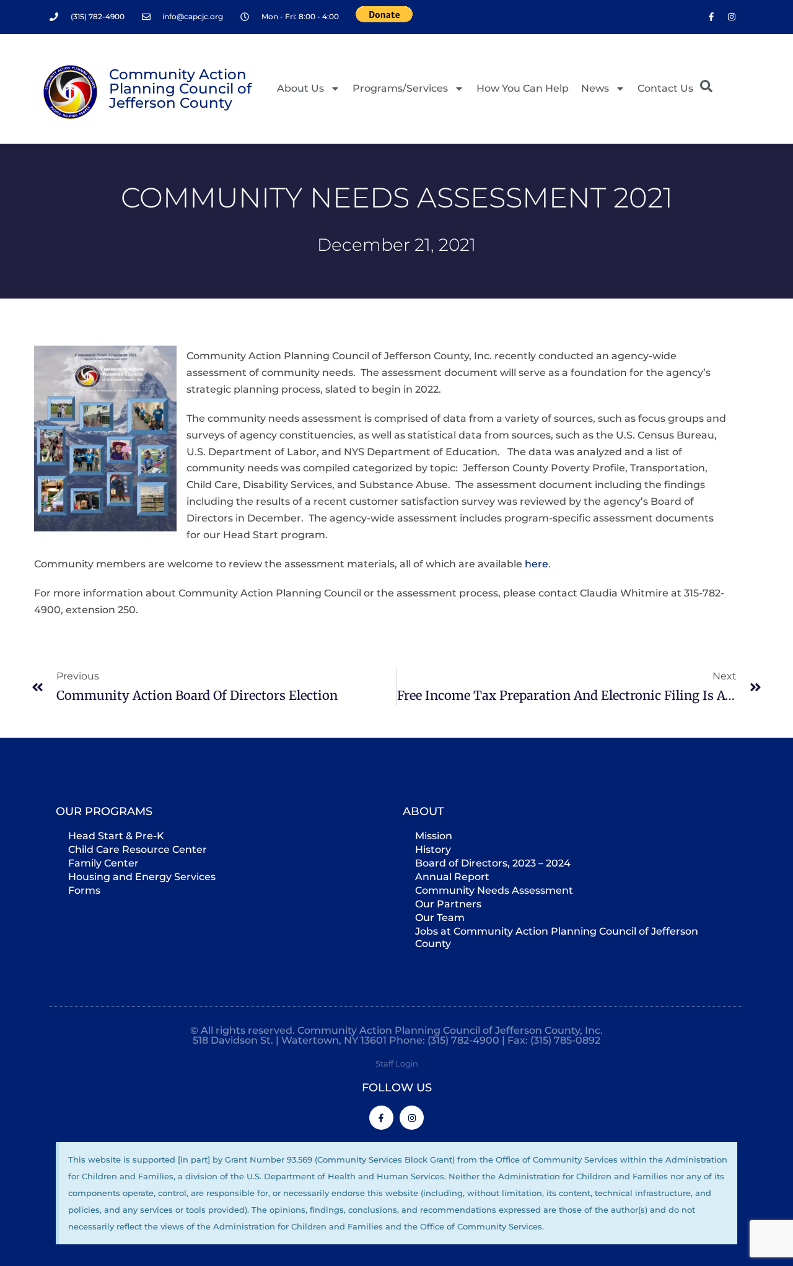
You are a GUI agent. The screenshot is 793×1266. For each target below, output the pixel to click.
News (595, 88)
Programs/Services (400, 88)
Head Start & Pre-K (116, 836)
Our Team (440, 917)
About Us (300, 88)
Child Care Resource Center (137, 849)
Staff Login (396, 1063)
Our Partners (448, 904)
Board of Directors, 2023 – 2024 (493, 863)
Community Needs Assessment (494, 890)
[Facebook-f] (711, 16)
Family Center (103, 863)
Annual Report (452, 877)
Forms (84, 890)
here (536, 564)
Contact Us (665, 88)
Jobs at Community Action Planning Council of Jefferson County (556, 937)
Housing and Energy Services (142, 877)
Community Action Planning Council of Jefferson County (180, 88)
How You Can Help (522, 88)
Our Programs (104, 811)
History (433, 849)
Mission (433, 836)
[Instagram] (731, 16)
